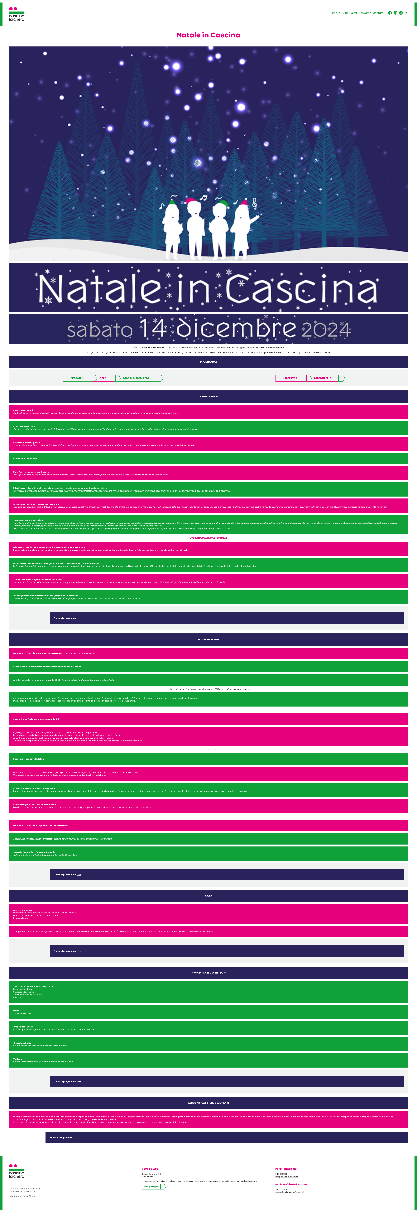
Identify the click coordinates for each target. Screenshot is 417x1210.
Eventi (353, 13)
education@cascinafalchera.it (290, 1192)
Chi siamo (365, 13)
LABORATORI (290, 378)
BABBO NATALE (322, 378)
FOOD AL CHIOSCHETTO (136, 378)
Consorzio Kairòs (17, 1188)
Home (333, 13)
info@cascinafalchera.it (286, 1176)
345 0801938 (281, 1174)
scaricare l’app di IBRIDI (210, 689)
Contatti (378, 13)
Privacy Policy (30, 1191)
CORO (103, 378)
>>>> (79, 618)
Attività (343, 13)
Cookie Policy (15, 1191)
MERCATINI (77, 378)
